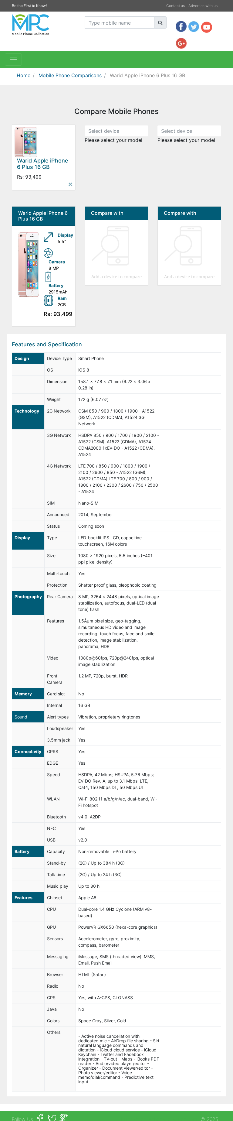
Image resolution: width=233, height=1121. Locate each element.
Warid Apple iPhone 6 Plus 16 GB (147, 75)
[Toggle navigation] (13, 59)
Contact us (175, 5)
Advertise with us (203, 5)
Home (23, 75)
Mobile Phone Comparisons (70, 75)
